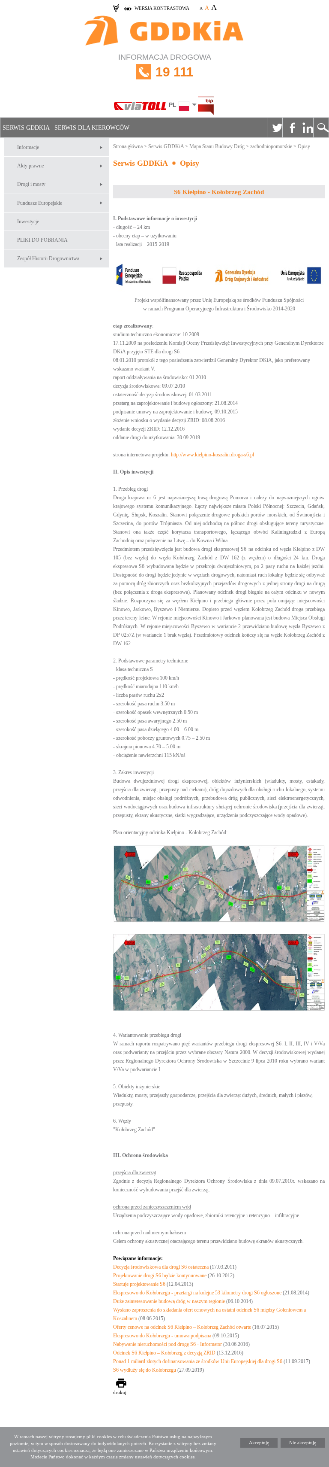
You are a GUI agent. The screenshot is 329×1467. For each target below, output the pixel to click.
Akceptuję (259, 1442)
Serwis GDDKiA (26, 128)
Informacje (28, 147)
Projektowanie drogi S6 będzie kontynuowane (159, 1276)
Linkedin (305, 127)
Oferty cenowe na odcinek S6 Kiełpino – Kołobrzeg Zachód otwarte (182, 1327)
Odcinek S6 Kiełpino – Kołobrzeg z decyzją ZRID (164, 1353)
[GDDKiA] (164, 31)
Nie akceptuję (302, 1442)
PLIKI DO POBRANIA (42, 240)
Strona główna (128, 146)
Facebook (290, 127)
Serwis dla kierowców (91, 128)
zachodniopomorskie (271, 146)
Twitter (274, 127)
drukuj (119, 1392)
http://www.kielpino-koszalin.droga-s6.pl (212, 455)
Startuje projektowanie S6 (139, 1284)
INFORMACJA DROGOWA (164, 66)
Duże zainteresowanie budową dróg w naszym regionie (169, 1301)
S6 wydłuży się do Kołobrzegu (144, 1370)
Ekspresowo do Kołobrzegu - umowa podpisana (162, 1336)
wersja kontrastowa (162, 8)
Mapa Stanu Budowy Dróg (217, 146)
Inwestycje (28, 222)
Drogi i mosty (31, 184)
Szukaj (321, 127)
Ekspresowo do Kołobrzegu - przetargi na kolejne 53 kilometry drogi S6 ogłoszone (197, 1293)
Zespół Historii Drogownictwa (48, 258)
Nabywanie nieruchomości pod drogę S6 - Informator (167, 1344)
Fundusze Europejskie (39, 203)
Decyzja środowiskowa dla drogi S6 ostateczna (161, 1267)
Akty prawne (30, 166)
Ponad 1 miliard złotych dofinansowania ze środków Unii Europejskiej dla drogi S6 (197, 1361)
